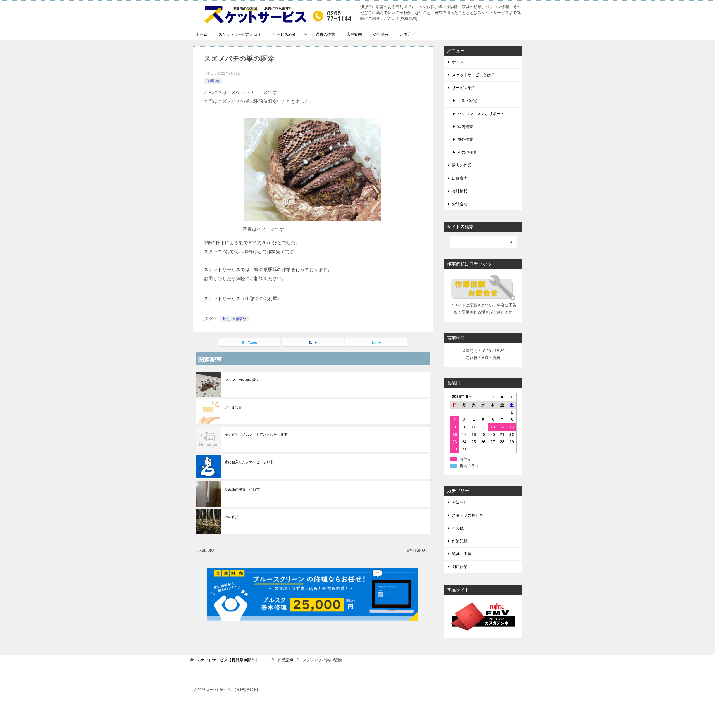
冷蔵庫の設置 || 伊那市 (242, 489)
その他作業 (467, 152)
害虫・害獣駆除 (234, 319)
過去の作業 (325, 34)
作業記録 (213, 81)
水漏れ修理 (207, 550)
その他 (458, 528)
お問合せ (408, 34)
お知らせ (460, 502)
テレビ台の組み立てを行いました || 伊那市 (258, 435)
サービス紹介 (284, 34)
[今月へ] (502, 397)
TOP (232, 660)
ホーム (201, 34)
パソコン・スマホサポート (480, 113)
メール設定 (233, 407)
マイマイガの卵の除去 (242, 380)
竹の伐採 (232, 517)
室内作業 (465, 126)
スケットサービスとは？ (239, 34)
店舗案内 (354, 34)
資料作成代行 (417, 550)
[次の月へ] (511, 397)
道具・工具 (461, 554)
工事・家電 (467, 100)
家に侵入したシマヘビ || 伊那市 (249, 462)
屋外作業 (465, 139)
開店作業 (460, 566)
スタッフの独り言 (467, 515)
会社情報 (381, 34)
